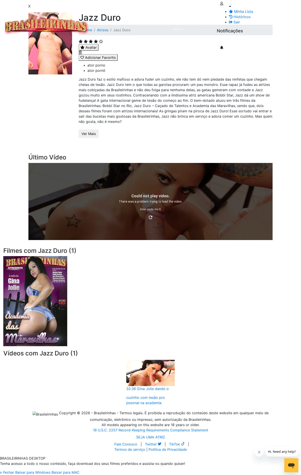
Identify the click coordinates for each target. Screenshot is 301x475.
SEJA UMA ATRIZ (150, 437)
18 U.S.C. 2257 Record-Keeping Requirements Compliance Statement (150, 430)
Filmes (100, 24)
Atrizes (114, 24)
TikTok (175, 444)
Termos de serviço (129, 449)
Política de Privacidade (168, 449)
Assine (225, 39)
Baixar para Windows (32, 472)
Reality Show (178, 26)
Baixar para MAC (66, 472)
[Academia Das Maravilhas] (35, 301)
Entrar (213, 24)
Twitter (151, 444)
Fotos (165, 24)
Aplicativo (196, 24)
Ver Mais (89, 133)
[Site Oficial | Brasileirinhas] (46, 26)
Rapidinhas (148, 24)
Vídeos (129, 24)
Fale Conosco (125, 444)
